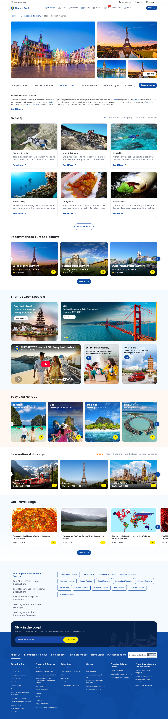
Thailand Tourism (144, 581)
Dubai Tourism (104, 581)
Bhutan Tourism (81, 588)
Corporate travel (42, 704)
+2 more (149, 73)
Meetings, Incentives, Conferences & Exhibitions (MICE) (46, 680)
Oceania (117, 454)
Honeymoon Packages (44, 671)
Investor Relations (17, 708)
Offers (63, 675)
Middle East (131, 454)
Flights (75, 8)
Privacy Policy (16, 685)
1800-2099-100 (20, 2)
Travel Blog (40, 700)
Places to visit (67, 85)
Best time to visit (44, 85)
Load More (82, 226)
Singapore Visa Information (46, 707)
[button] (65, 337)
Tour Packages (111, 85)
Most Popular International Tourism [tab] (27, 575)
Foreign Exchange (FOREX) (46, 675)
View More (20, 318)
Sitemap (89, 668)
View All (82, 281)
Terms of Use (16, 678)
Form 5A (14, 712)
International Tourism (68, 574)
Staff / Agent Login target (71, 671)
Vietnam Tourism (137, 588)
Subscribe (70, 639)
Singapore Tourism (107, 574)
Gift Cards (40, 686)
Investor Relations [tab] (116, 654)
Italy (129, 100)
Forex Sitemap (91, 671)
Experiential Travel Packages (121, 674)
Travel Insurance (42, 690)
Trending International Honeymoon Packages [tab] (24, 614)
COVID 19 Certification (144, 676)
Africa (142, 454)
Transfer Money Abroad (70, 685)
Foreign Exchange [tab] (78, 654)
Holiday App (65, 678)
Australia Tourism (101, 588)
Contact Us (126, 2)
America (152, 454)
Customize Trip (114, 7)
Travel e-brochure (67, 668)
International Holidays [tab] (35, 654)
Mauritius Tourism (67, 581)
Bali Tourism (65, 588)
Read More (18, 165)
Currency (130, 85)
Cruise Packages (117, 670)
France (115, 100)
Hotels (87, 8)
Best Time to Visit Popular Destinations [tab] (26, 582)
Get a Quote (149, 85)
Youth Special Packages (120, 678)
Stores (140, 2)
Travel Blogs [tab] (97, 654)
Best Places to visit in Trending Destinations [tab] (29, 590)
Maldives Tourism (67, 594)
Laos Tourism (88, 574)
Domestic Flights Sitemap (95, 686)
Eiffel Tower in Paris (34, 104)
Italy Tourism (119, 588)
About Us (14, 668)
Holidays (39, 668)
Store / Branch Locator (19, 675)
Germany (137, 100)
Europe (148, 102)
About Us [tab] (15, 654)
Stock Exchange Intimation (21, 702)
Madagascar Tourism (128, 574)
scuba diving (53, 102)
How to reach (89, 85)
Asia (108, 454)
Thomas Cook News (18, 698)
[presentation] (10, 259)
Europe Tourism (20, 85)
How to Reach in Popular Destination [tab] (25, 598)
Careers (14, 689)
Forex (64, 8)
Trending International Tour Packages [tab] (27, 606)
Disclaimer (15, 682)
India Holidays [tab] (58, 654)
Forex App (64, 682)
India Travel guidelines (144, 685)
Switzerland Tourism (123, 581)
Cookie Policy (16, 705)
